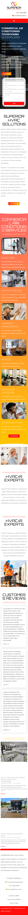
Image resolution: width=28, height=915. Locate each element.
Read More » (3, 793)
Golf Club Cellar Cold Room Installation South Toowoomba (13, 779)
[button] (14, 20)
